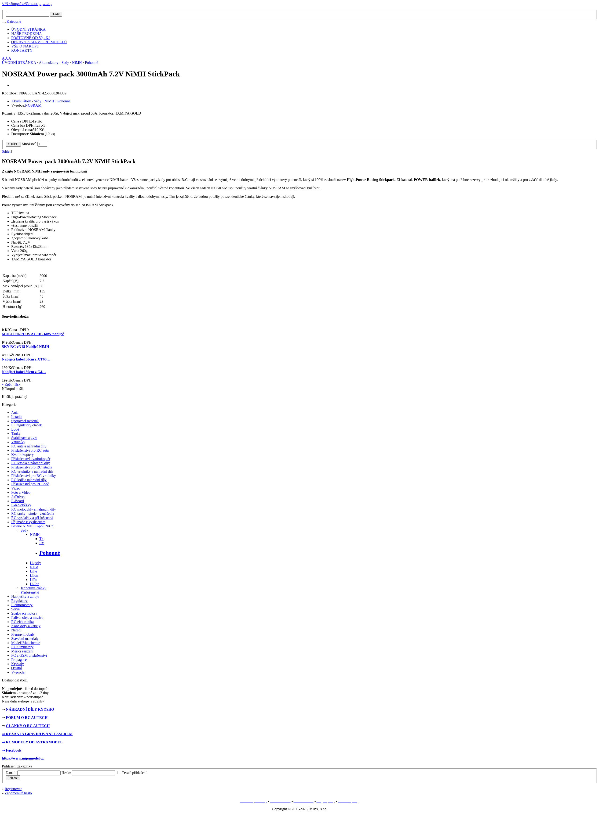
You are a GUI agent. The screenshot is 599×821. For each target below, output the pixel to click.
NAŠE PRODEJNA (26, 34)
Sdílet (6, 151)
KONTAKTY (22, 50)
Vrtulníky (18, 442)
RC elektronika (22, 622)
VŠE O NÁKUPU (25, 46)
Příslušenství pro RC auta (30, 450)
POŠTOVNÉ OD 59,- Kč (30, 38)
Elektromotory (22, 605)
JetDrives (18, 497)
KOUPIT (13, 144)
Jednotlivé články (33, 588)
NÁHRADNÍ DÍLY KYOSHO (30, 709)
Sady (65, 63)
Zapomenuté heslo (18, 793)
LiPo (33, 580)
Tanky (16, 434)
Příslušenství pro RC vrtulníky (33, 476)
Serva (15, 609)
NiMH (77, 63)
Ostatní (16, 668)
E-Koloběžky (21, 505)
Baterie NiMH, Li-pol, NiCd (32, 526)
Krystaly (17, 664)
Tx (41, 539)
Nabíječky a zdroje (25, 596)
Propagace (19, 660)
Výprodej (18, 672)
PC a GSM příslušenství (29, 655)
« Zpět (6, 384)
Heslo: (66, 773)
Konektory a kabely (25, 626)
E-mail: (11, 773)
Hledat (56, 14)
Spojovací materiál (25, 421)
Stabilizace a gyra (24, 438)
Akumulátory (48, 63)
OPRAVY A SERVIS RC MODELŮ (39, 42)
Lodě (15, 429)
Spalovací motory (24, 613)
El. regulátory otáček (26, 425)
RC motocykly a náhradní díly (33, 509)
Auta (14, 412)
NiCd (34, 567)
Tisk (17, 384)
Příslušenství (30, 592)
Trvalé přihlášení (134, 773)
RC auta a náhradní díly (28, 446)
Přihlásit (12, 778)
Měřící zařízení (22, 651)
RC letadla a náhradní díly (30, 463)
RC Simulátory (22, 647)
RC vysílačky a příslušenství (32, 518)
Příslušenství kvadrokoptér (30, 459)
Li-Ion (34, 584)
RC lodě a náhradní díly (29, 480)
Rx (41, 543)
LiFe (33, 571)
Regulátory (19, 601)
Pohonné (91, 63)
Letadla (16, 417)
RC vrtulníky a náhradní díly (32, 471)
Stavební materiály (25, 639)
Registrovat (13, 789)
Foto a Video (20, 492)
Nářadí (16, 630)
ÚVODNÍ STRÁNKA (28, 29)
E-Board (17, 501)
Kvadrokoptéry (22, 455)
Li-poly (35, 563)
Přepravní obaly (23, 634)
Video (15, 488)
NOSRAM (33, 105)
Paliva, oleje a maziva (27, 617)
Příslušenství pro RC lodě (30, 484)
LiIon (34, 575)
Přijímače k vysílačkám (28, 522)
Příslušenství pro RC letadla (31, 467)
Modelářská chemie (25, 643)
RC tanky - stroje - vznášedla (32, 513)
